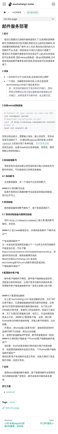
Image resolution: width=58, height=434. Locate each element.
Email (12, 402)
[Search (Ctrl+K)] (53, 4)
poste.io (10, 392)
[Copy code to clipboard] (52, 113)
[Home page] (4, 12)
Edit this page (12, 407)
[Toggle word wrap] (47, 113)
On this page (10, 19)
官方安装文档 (42, 143)
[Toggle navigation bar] (4, 4)
